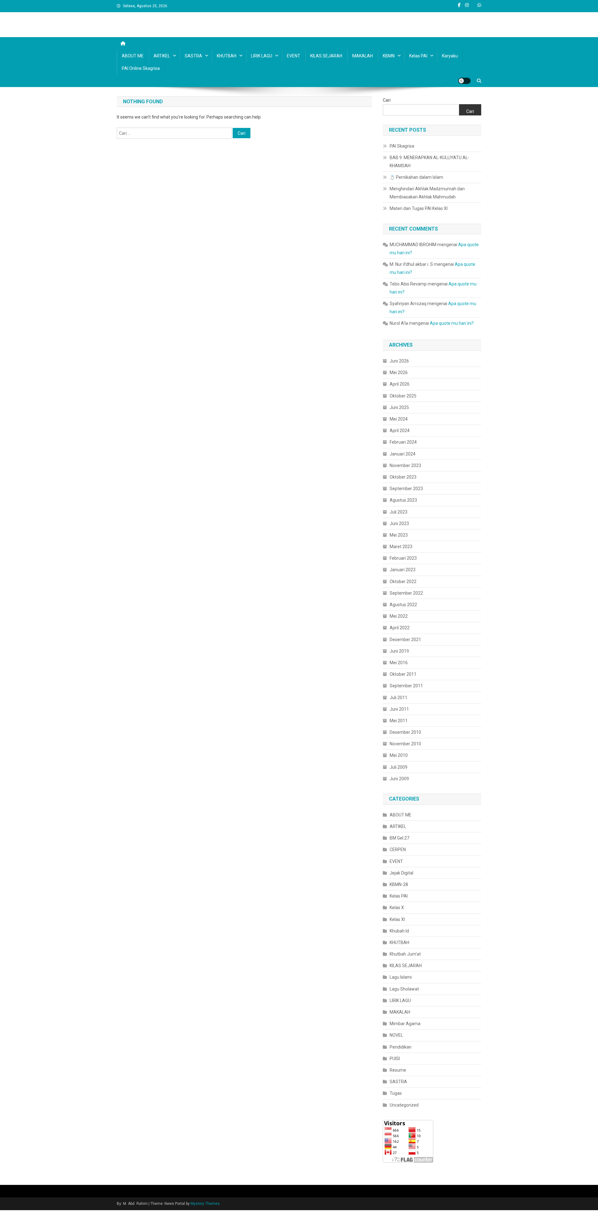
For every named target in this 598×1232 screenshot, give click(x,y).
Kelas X (397, 907)
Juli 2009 (398, 767)
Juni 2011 (399, 709)
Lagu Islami (401, 977)
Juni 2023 (399, 523)
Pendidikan (400, 1047)
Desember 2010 (405, 732)
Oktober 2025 (403, 395)
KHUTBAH (226, 55)
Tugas (396, 1093)
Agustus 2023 (403, 500)
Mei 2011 (399, 720)
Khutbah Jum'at (405, 954)
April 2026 (400, 384)
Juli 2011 (398, 697)
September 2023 (406, 488)
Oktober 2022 (403, 581)
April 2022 (400, 627)
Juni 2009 (399, 778)
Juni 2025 (399, 407)
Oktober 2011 (403, 674)
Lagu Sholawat (404, 988)
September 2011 (406, 685)
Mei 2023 (399, 535)
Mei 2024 (399, 418)
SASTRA (193, 55)
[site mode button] (464, 81)
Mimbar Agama (405, 1023)
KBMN (389, 55)
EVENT (293, 55)
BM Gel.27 (399, 837)
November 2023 (405, 465)
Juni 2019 (399, 651)
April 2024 (400, 430)
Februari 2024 (403, 442)
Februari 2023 (403, 558)
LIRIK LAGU (261, 55)
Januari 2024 (402, 453)
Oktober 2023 (403, 477)
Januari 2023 (402, 569)
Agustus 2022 (403, 604)
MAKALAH (362, 55)
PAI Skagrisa (402, 146)
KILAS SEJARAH (326, 55)
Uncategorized (404, 1105)
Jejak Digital (401, 872)
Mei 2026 (399, 372)
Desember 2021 (405, 639)
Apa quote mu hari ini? (452, 323)
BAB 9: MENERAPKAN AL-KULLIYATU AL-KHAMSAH (429, 161)
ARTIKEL (162, 55)
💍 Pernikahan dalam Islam (416, 177)
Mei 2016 (399, 662)
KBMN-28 (399, 884)
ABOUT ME (133, 55)
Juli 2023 (398, 511)
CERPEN (398, 849)
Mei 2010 (399, 755)
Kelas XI (397, 919)
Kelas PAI (418, 55)
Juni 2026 (399, 360)
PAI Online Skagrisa (141, 68)
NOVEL (396, 1035)
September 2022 (406, 593)
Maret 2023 (401, 546)
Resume (398, 1070)
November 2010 (405, 743)
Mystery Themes (205, 1203)
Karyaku (450, 55)
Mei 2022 (399, 616)
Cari (387, 100)
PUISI (395, 1058)
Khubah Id (399, 930)
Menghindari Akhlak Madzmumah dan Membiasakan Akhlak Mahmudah (427, 192)
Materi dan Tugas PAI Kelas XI (419, 208)
